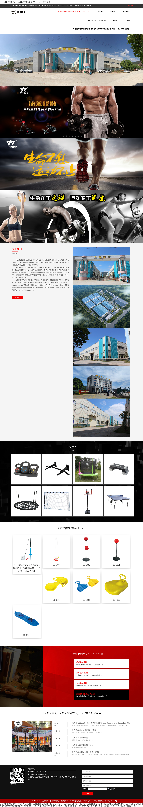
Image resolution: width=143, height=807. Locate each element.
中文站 (130, 5)
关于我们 (101, 11)
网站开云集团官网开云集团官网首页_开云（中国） (74, 11)
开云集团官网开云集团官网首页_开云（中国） (26, 2)
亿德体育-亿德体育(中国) (127, 806)
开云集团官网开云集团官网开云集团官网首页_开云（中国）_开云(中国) (46, 804)
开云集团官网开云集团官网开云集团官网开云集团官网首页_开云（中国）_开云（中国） (101, 29)
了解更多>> (17, 297)
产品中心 (113, 11)
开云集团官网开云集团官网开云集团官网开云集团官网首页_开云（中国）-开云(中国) (113, 804)
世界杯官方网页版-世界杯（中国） (11, 804)
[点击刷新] (111, 789)
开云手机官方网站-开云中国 (91, 806)
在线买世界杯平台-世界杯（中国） (56, 806)
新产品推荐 (126, 11)
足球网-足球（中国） (75, 806)
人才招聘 (127, 20)
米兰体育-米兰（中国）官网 (110, 806)
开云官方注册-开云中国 (77, 804)
